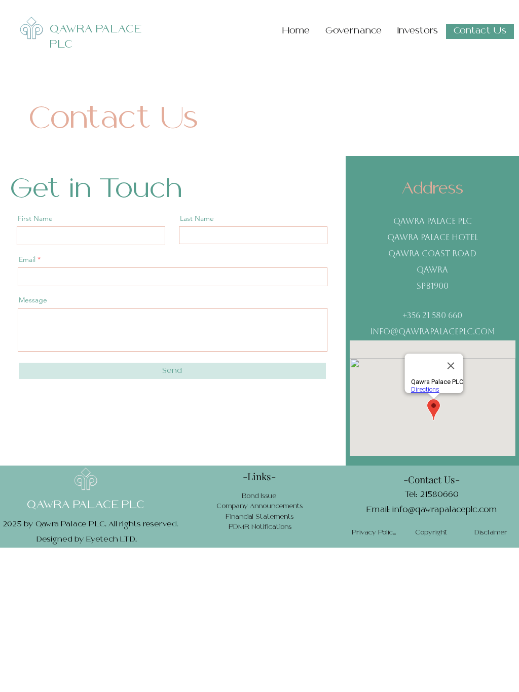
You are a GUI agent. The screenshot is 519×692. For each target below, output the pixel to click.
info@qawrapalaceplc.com (432, 332)
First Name (35, 218)
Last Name (197, 218)
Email (27, 259)
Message (33, 299)
